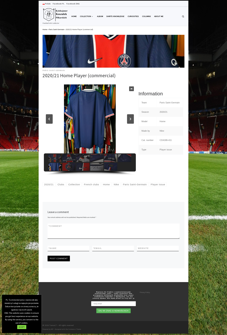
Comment (55, 226)
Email (97, 248)
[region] (90, 130)
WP (52, 329)
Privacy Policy (145, 292)
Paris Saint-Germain (56, 29)
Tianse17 (53, 325)
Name (53, 248)
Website (143, 248)
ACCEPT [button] (22, 327)
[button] (131, 89)
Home (45, 29)
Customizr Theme (74, 329)
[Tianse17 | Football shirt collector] (55, 14)
